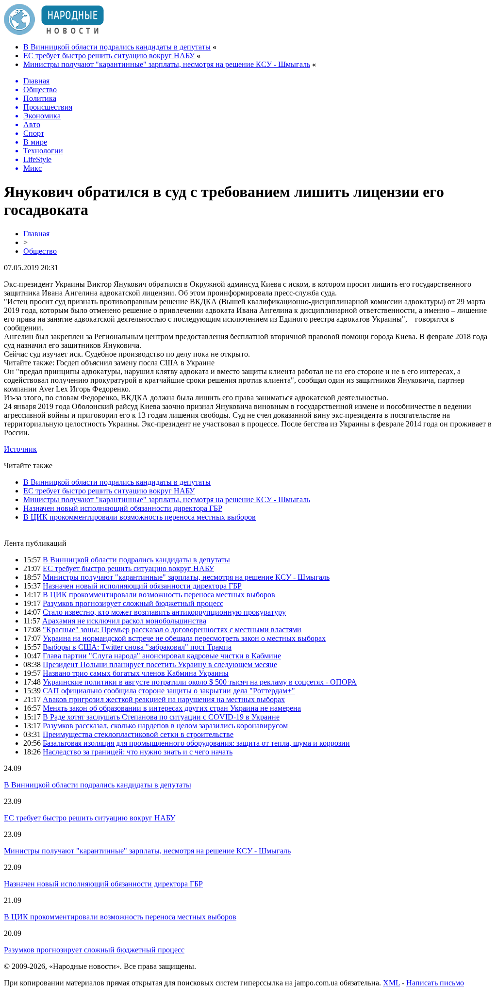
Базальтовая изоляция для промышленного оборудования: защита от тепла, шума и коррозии (196, 743)
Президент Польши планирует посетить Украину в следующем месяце (160, 664)
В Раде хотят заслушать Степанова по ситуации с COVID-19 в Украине (161, 717)
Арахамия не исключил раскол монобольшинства (124, 621)
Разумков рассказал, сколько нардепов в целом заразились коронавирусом (165, 725)
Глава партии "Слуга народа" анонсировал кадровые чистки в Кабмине (162, 656)
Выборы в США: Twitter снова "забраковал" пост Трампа (137, 647)
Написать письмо (435, 983)
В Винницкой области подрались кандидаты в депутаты (117, 47)
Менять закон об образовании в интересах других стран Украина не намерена (172, 708)
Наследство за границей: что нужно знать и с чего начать (137, 752)
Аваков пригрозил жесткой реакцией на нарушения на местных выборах (164, 699)
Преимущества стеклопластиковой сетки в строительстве (138, 734)
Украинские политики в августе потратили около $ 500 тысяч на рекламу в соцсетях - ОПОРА (200, 682)
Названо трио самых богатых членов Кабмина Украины (136, 673)
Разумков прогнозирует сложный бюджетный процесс (133, 603)
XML (391, 983)
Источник (20, 449)
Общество (40, 251)
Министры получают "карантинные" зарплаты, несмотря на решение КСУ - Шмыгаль (166, 64)
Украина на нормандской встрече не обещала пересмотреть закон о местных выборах (184, 638)
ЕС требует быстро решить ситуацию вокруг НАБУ (109, 55)
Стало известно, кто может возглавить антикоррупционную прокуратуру (164, 612)
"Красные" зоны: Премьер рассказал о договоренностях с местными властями (172, 629)
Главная (36, 233)
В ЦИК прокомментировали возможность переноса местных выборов (139, 517)
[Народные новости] (54, 32)
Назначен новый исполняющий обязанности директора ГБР (122, 508)
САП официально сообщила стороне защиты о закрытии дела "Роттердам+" (169, 691)
